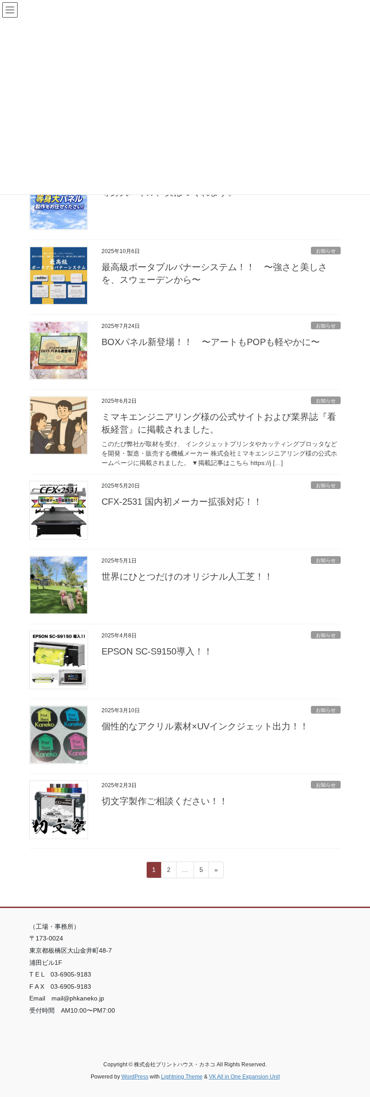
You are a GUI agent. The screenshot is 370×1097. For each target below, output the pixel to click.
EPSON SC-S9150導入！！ (157, 651)
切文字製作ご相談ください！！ (165, 801)
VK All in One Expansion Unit (244, 1077)
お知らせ (326, 251)
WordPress (134, 1077)
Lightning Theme (182, 1077)
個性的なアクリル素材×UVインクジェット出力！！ (205, 726)
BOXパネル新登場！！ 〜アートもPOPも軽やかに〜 (211, 342)
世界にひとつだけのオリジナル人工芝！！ (187, 576)
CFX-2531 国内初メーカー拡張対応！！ (182, 502)
